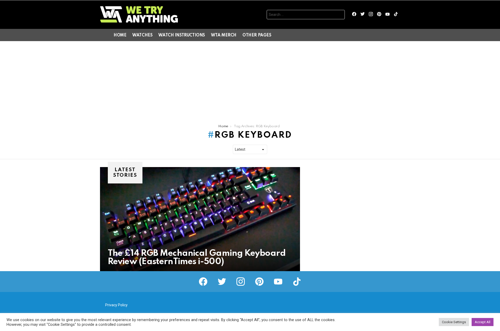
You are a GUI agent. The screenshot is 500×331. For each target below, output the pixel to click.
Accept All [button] (482, 322)
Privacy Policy (116, 305)
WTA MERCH (223, 35)
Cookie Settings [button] (454, 322)
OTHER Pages (256, 35)
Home (120, 35)
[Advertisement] (250, 80)
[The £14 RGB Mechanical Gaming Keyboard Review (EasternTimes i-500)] (200, 219)
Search (339, 15)
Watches (142, 35)
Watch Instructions (181, 35)
